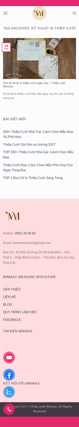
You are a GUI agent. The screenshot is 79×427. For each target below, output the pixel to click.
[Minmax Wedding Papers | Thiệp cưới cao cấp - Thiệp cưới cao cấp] (39, 13)
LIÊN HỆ (9, 297)
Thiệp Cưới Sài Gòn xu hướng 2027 (29, 144)
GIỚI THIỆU (12, 289)
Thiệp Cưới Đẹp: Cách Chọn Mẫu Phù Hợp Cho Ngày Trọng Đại (38, 167)
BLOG (7, 304)
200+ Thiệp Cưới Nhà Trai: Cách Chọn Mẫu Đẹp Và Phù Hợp (38, 134)
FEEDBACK (12, 320)
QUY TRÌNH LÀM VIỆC (20, 312)
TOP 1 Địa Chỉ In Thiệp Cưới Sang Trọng (33, 178)
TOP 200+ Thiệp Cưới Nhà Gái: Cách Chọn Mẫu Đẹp (38, 154)
